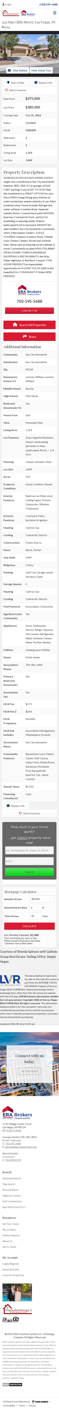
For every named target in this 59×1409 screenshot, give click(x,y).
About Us (7, 1241)
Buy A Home (9, 1229)
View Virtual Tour (41, 70)
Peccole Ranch (10, 1189)
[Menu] (54, 13)
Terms (22, 1405)
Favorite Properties (13, 1275)
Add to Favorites (17, 90)
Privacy (32, 1405)
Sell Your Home (10, 1223)
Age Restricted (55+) (13, 1207)
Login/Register (10, 1263)
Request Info (45, 82)
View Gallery (19, 70)
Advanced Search (11, 1178)
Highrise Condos (11, 1195)
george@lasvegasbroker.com (21, 1146)
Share (32, 336)
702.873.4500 (13, 1130)
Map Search (8, 1184)
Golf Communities (12, 1201)
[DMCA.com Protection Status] (12, 1384)
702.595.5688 (13, 1143)
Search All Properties (32, 325)
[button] (3, 54)
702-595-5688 (29, 301)
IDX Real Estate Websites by (17, 1401)
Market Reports (11, 1235)
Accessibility (9, 1405)
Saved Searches (10, 1269)
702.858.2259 (13, 1159)
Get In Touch (29, 1071)
